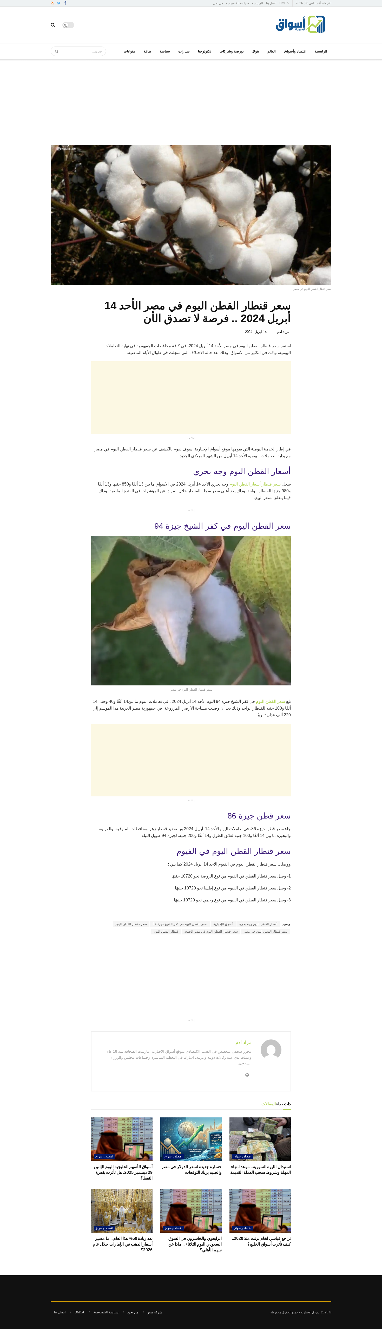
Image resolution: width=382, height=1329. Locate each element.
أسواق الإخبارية (223, 924)
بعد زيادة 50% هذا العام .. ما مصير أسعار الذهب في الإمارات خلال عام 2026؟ (123, 1244)
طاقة (147, 51)
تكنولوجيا (204, 51)
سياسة (165, 51)
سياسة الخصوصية (237, 3)
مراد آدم (283, 332)
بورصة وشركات (232, 51)
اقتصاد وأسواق (295, 51)
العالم (271, 51)
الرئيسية (257, 3)
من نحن (218, 3)
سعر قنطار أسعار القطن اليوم (255, 484)
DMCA (284, 3)
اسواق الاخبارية (310, 1312)
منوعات (129, 51)
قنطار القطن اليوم (166, 931)
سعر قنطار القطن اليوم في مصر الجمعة (211, 931)
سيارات (184, 51)
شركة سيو (154, 1312)
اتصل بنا (271, 3)
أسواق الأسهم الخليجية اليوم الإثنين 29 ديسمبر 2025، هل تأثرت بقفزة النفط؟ (123, 1172)
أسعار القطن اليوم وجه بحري (258, 924)
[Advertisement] (191, 98)
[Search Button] (55, 51)
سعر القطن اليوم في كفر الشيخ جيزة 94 (180, 924)
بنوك (255, 51)
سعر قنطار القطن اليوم (131, 924)
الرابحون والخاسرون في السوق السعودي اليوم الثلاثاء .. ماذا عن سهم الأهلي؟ (195, 1244)
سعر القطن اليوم (270, 701)
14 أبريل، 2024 (256, 332)
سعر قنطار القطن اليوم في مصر (265, 931)
